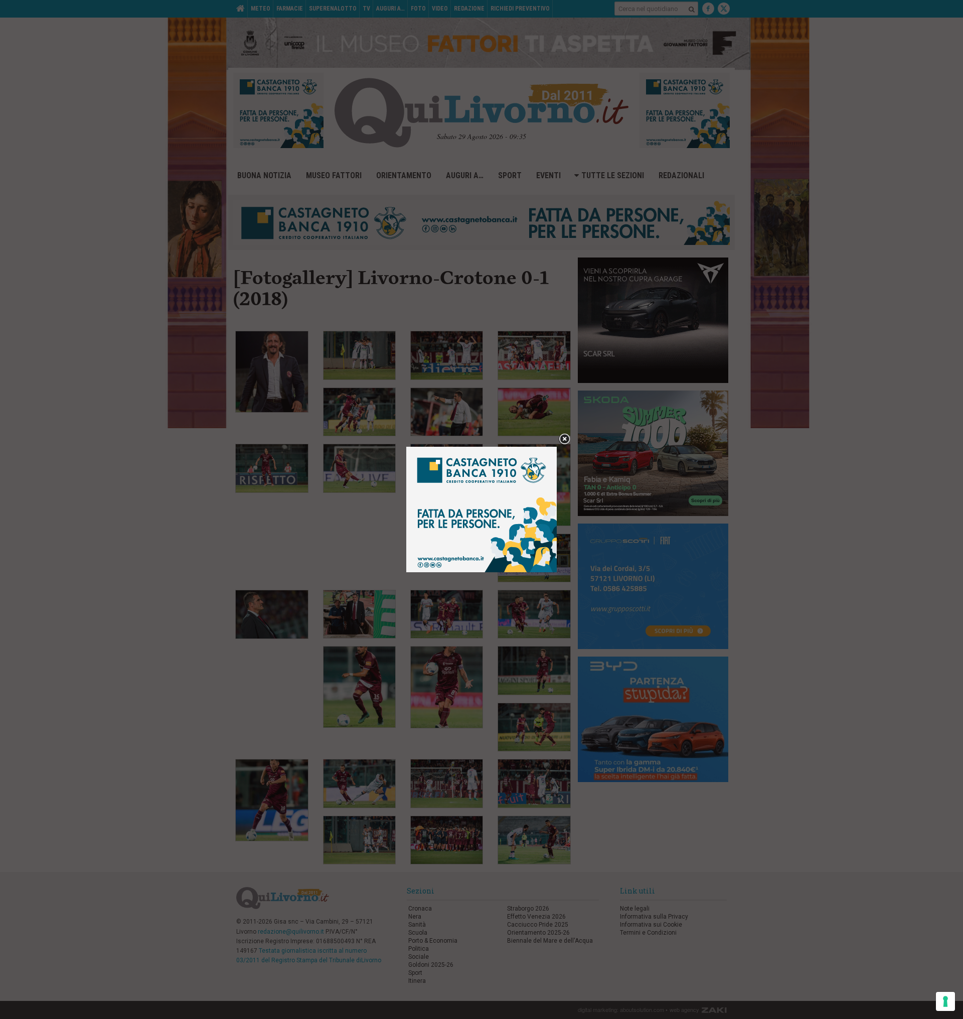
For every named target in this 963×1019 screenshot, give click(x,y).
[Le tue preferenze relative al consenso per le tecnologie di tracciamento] (945, 1001)
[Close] (564, 439)
